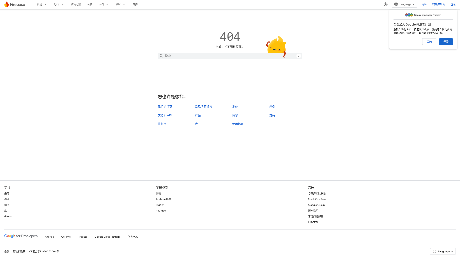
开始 (445, 41)
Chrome (66, 236)
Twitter (160, 204)
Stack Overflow (317, 199)
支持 (135, 4)
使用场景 (238, 124)
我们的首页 (165, 107)
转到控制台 (438, 4)
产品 (198, 115)
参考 (6, 199)
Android (49, 236)
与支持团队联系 (317, 193)
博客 (424, 4)
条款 (6, 251)
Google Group (316, 204)
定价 (235, 107)
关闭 (429, 41)
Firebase (82, 236)
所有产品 (133, 236)
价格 (89, 4)
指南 (6, 193)
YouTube (161, 210)
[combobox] (230, 56)
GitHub (8, 216)
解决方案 (76, 4)
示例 (272, 107)
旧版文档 (313, 222)
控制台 (162, 124)
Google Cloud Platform (108, 236)
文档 (101, 4)
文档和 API (165, 115)
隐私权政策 (19, 251)
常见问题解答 (203, 107)
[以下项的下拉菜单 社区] (125, 4)
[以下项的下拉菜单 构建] (46, 4)
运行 (56, 4)
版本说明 (313, 210)
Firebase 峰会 (163, 199)
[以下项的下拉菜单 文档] (108, 4)
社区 (118, 4)
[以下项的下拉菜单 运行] (63, 4)
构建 (39, 4)
